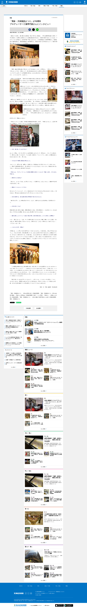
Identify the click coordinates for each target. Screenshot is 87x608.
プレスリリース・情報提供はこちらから (56, 591)
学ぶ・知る (55, 5)
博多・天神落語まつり (15, 299)
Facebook (74, 2)
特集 (61, 5)
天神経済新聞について (40, 591)
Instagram (80, 2)
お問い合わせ (51, 593)
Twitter (77, 2)
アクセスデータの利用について (42, 593)
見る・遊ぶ (33, 5)
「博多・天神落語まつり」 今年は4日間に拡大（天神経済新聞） (25, 293)
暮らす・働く (46, 5)
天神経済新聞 (12, 2)
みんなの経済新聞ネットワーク (20, 605)
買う (40, 5)
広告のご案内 (38, 594)
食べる (26, 5)
